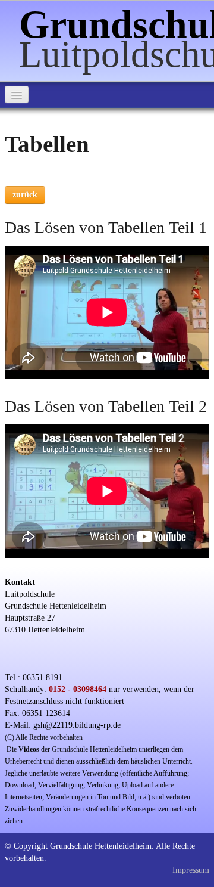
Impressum (190, 870)
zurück (24, 194)
